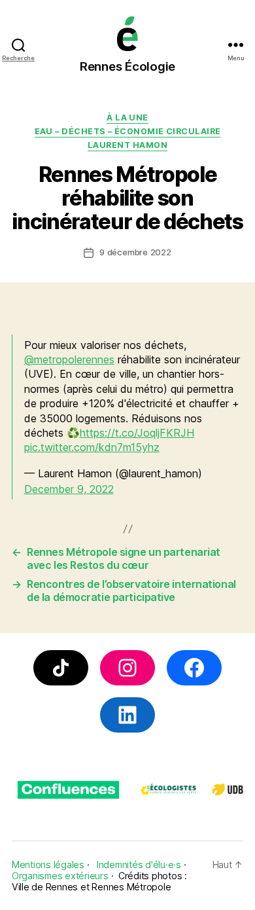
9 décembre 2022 (135, 252)
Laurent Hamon (127, 145)
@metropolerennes (69, 359)
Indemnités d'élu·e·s (139, 864)
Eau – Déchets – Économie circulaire (128, 131)
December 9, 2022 (69, 489)
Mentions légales (48, 864)
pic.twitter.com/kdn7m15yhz (92, 447)
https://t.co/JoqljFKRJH (137, 432)
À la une (127, 117)
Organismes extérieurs (60, 875)
